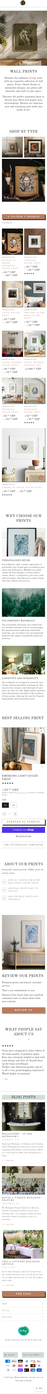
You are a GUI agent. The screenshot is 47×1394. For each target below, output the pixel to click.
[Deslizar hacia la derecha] (42, 767)
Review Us (23, 1010)
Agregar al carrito (23, 822)
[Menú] (3, 3)
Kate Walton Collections (19, 1377)
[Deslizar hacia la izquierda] (35, 767)
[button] (36, 3)
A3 (13, 805)
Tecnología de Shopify (23, 1381)
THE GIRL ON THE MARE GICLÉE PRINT (34, 315)
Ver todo (23, 1294)
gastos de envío (22, 792)
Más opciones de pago (23, 836)
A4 (5, 805)
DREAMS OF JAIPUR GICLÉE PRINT (22, 487)
